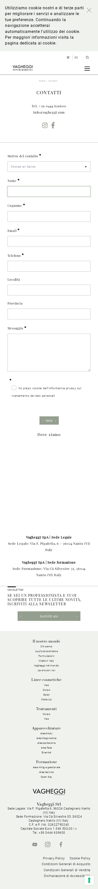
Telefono (14, 256)
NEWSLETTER (16, 590)
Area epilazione (46, 743)
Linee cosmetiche (46, 680)
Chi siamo (46, 646)
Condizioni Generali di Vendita (67, 870)
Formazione (46, 762)
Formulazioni (46, 656)
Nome (12, 181)
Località (14, 279)
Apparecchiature (46, 728)
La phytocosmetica (46, 651)
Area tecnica (46, 772)
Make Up (46, 699)
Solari (46, 694)
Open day (46, 776)
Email (12, 231)
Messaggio (15, 328)
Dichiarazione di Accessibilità (67, 876)
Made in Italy (46, 660)
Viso (46, 718)
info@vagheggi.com (49, 112)
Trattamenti (46, 709)
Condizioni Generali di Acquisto (66, 864)
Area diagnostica (46, 738)
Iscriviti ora (49, 616)
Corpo (47, 714)
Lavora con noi (47, 670)
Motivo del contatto (23, 156)
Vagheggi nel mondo (46, 665)
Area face (46, 747)
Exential (46, 752)
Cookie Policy (80, 858)
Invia (49, 420)
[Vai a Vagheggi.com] (22, 67)
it (69, 57)
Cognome (15, 206)
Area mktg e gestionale (46, 767)
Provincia (15, 303)
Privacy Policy (54, 858)
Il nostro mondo (46, 641)
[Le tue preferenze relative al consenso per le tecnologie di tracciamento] (89, 880)
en (76, 57)
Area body (46, 733)
